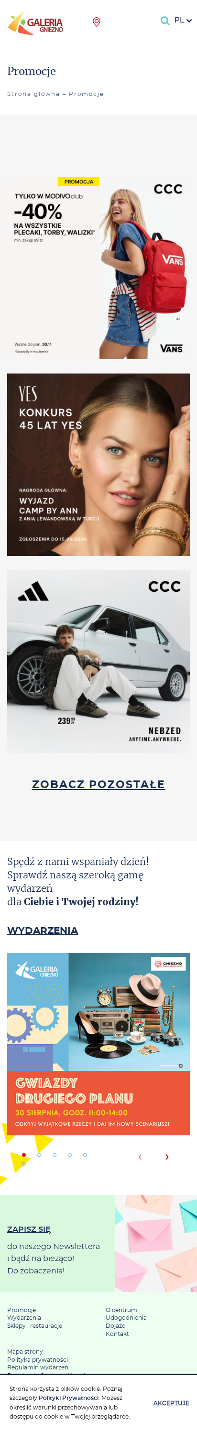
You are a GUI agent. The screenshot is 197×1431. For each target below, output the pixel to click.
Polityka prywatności (37, 1360)
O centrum (121, 1310)
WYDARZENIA (42, 931)
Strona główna (33, 94)
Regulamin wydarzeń (37, 1367)
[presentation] (140, 1156)
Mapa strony (25, 1352)
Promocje (21, 1310)
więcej (98, 302)
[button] (24, 1155)
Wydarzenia (24, 1318)
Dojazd (116, 1326)
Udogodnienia (126, 1318)
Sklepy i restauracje (34, 1326)
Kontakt (117, 1334)
